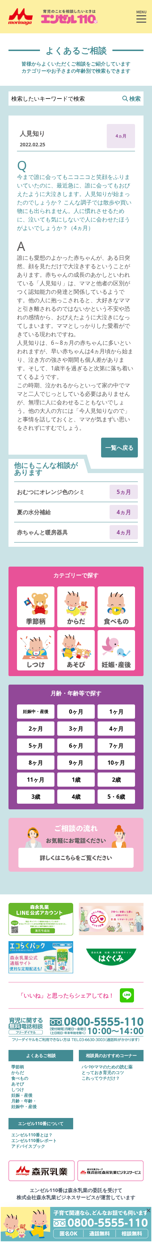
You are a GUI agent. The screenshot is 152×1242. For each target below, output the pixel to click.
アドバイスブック (28, 1146)
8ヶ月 (36, 762)
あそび (17, 1084)
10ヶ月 (116, 762)
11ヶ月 (36, 779)
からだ (17, 1072)
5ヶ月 (36, 745)
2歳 (116, 779)
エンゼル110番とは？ (32, 1135)
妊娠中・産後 (35, 711)
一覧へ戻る (119, 447)
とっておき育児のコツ (103, 1072)
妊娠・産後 (22, 1095)
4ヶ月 (116, 728)
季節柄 (17, 1067)
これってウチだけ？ (101, 1078)
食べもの (19, 1078)
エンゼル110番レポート (34, 1140)
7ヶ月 (116, 745)
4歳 (76, 796)
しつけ (17, 1089)
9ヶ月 (76, 762)
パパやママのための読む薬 (107, 1067)
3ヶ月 (76, 728)
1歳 (76, 779)
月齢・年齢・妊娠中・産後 (24, 1103)
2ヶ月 (36, 728)
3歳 (35, 796)
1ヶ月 (116, 711)
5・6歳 (116, 796)
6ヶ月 (76, 745)
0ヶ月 (76, 711)
